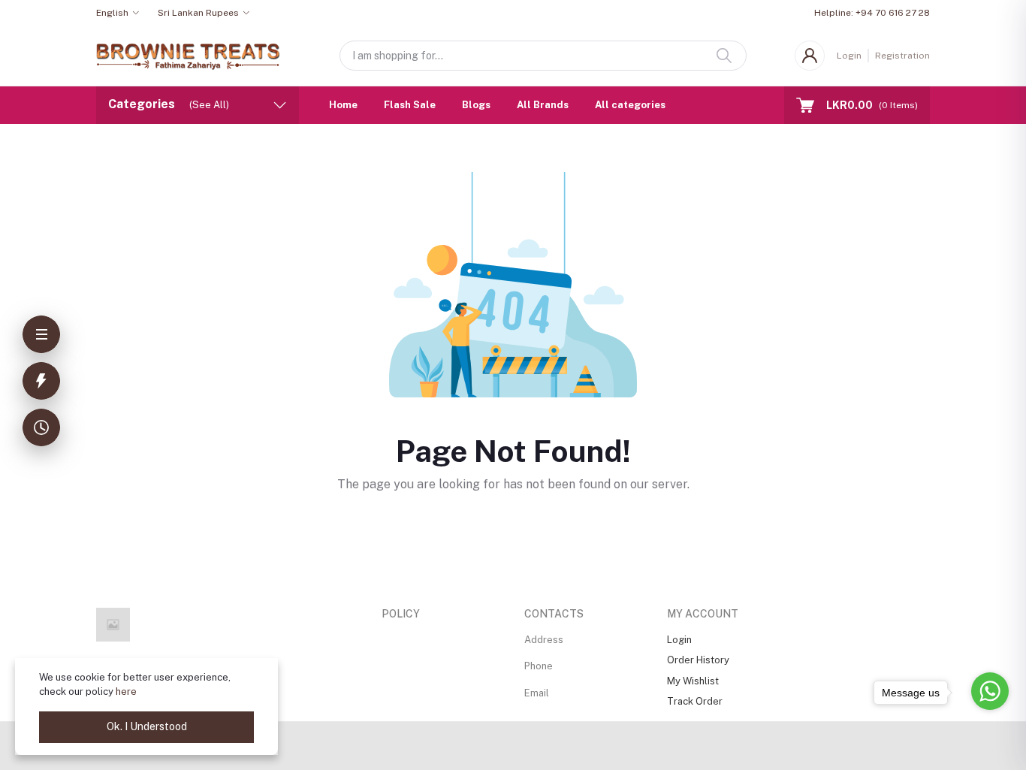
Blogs (476, 104)
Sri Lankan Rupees (198, 13)
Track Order (695, 701)
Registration (902, 55)
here (126, 691)
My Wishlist (693, 681)
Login (849, 55)
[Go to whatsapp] (990, 691)
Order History (698, 660)
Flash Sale (410, 104)
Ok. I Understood (147, 726)
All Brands (543, 104)
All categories (630, 104)
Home (343, 104)
